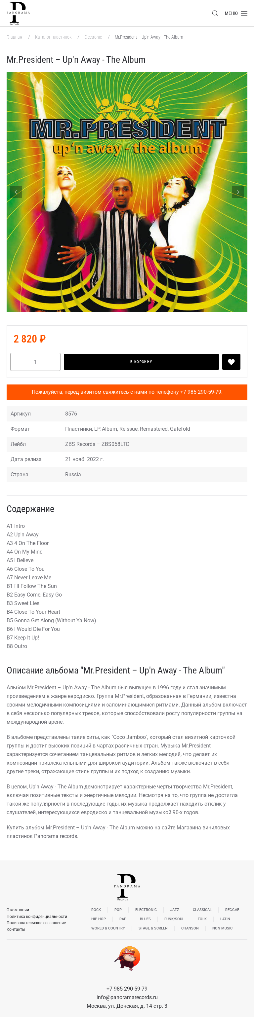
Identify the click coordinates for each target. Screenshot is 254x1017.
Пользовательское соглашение (36, 923)
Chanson (190, 928)
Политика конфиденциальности (37, 916)
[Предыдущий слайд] (16, 192)
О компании (18, 910)
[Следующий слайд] (238, 192)
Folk (202, 919)
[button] (215, 13)
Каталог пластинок (53, 37)
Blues (145, 919)
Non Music (222, 928)
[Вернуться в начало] (18, 13)
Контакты (16, 929)
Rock (96, 910)
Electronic (93, 37)
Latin (225, 919)
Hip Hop (98, 919)
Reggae (232, 910)
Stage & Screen (153, 928)
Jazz (174, 910)
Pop (118, 910)
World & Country (108, 928)
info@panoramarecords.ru (127, 997)
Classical (202, 910)
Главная (15, 37)
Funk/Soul (174, 919)
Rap (122, 919)
